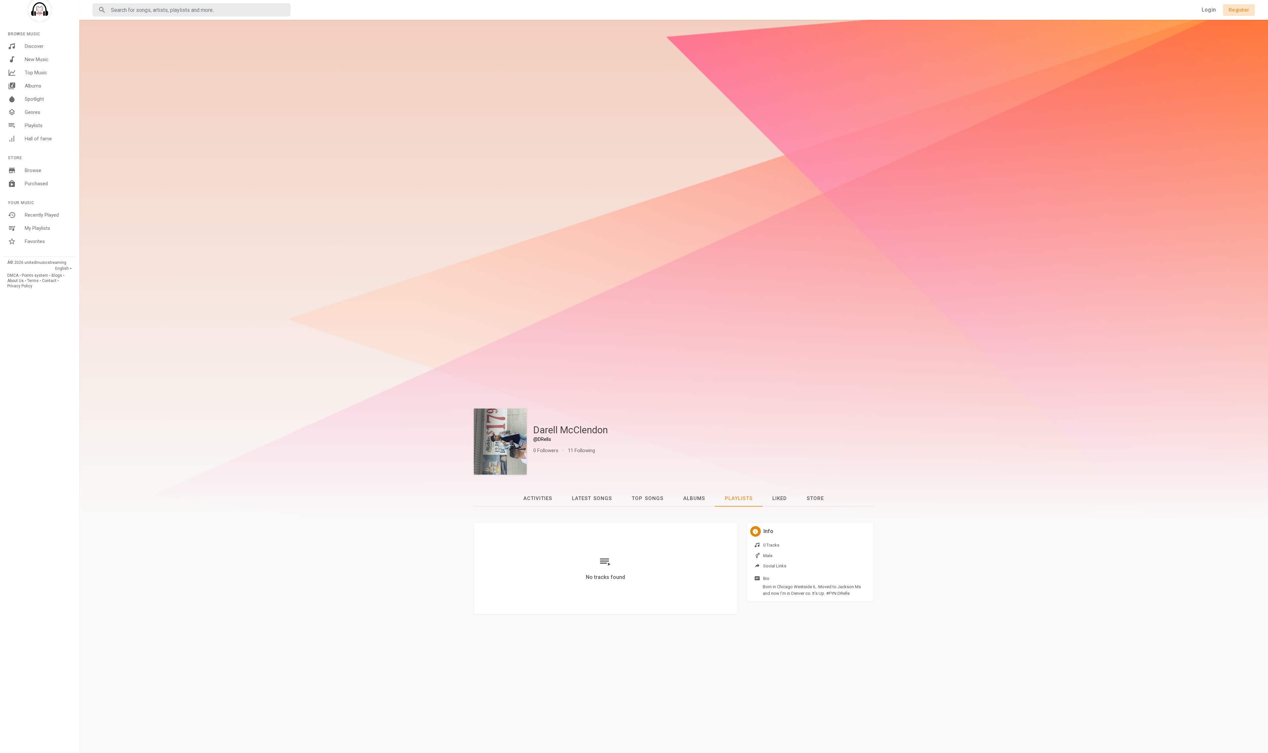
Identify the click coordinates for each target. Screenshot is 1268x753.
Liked (779, 498)
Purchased (36, 184)
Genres (32, 112)
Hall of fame (38, 139)
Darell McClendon (570, 430)
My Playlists (37, 228)
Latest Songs (592, 498)
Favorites (35, 241)
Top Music (36, 73)
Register (1239, 10)
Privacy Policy (19, 286)
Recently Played (42, 215)
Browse (33, 170)
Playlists (34, 125)
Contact (49, 280)
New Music (37, 59)
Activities (537, 498)
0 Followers (545, 450)
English (62, 268)
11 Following (581, 450)
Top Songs (647, 498)
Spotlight (34, 99)
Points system (35, 275)
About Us (15, 280)
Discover (34, 46)
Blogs (57, 275)
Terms (33, 280)
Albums (33, 86)
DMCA (12, 275)
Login (1209, 10)
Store (815, 498)
